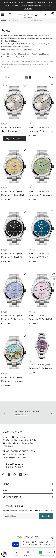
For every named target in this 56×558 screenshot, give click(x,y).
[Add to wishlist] (24, 85)
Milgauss (34, 44)
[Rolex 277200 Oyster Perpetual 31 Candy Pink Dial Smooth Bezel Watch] (42, 290)
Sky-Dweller (27, 47)
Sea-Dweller (17, 47)
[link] (15, 553)
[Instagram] (9, 474)
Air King (4, 35)
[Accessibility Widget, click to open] (4, 554)
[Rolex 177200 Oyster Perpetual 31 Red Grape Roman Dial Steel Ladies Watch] (42, 346)
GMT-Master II (24, 44)
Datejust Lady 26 (20, 35)
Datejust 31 (45, 35)
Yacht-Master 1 (16, 50)
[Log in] (45, 14)
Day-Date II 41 (6, 41)
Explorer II (14, 44)
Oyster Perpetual (44, 44)
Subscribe (46, 516)
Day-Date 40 (47, 38)
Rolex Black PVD (27, 57)
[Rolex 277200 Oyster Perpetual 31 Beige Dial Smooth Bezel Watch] (14, 166)
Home (3, 20)
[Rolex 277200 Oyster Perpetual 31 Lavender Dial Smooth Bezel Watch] (14, 290)
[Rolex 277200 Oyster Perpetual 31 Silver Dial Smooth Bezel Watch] (42, 102)
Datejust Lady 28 (33, 35)
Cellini (38, 50)
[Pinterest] (15, 474)
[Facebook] (3, 474)
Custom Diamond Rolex (9, 54)
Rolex (11, 20)
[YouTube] (26, 474)
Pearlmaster (6, 47)
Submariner (5, 50)
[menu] (2, 14)
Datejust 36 (5, 38)
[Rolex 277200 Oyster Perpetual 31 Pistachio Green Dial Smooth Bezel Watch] (42, 166)
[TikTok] (20, 474)
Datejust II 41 (26, 38)
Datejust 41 (15, 38)
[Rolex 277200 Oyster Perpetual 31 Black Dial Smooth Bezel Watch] (14, 228)
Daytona (16, 41)
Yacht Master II (29, 50)
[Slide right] (51, 413)
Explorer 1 (5, 44)
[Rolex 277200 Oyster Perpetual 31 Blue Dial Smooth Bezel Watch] (42, 228)
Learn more (28, 9)
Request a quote (14, 138)
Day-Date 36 (37, 38)
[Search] (10, 14)
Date (10, 35)
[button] (26, 77)
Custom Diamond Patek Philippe (30, 54)
